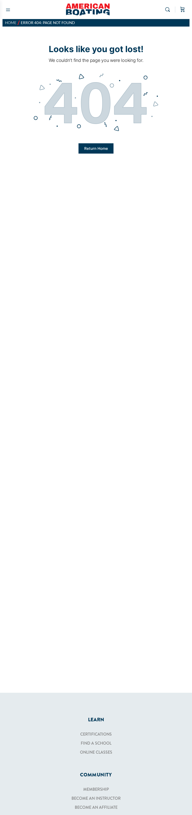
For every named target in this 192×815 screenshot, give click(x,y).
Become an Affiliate (96, 807)
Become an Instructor (96, 798)
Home (10, 23)
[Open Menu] (8, 9)
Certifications (96, 734)
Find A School (96, 743)
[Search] (168, 9)
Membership (96, 789)
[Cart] (182, 9)
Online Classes (96, 752)
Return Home (96, 148)
